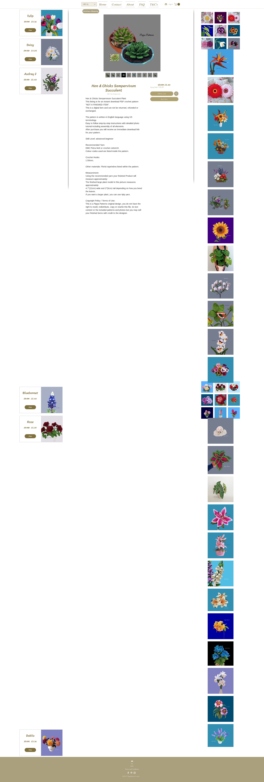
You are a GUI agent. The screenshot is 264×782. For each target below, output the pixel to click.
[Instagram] (134, 772)
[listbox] (89, 4)
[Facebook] (128, 772)
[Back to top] (132, 761)
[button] (89, 4)
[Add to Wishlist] (176, 93)
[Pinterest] (131, 772)
